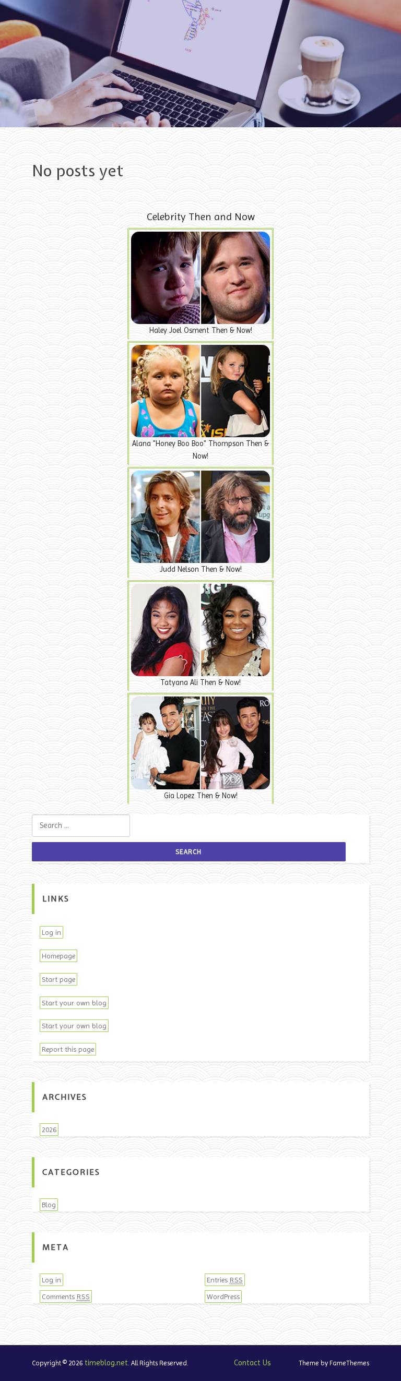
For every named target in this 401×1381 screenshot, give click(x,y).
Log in (51, 932)
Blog (49, 1204)
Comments (66, 1296)
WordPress (223, 1296)
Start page (58, 979)
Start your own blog (74, 1003)
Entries (225, 1280)
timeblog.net (106, 1362)
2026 (49, 1129)
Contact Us (252, 1362)
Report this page (68, 1049)
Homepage (58, 956)
